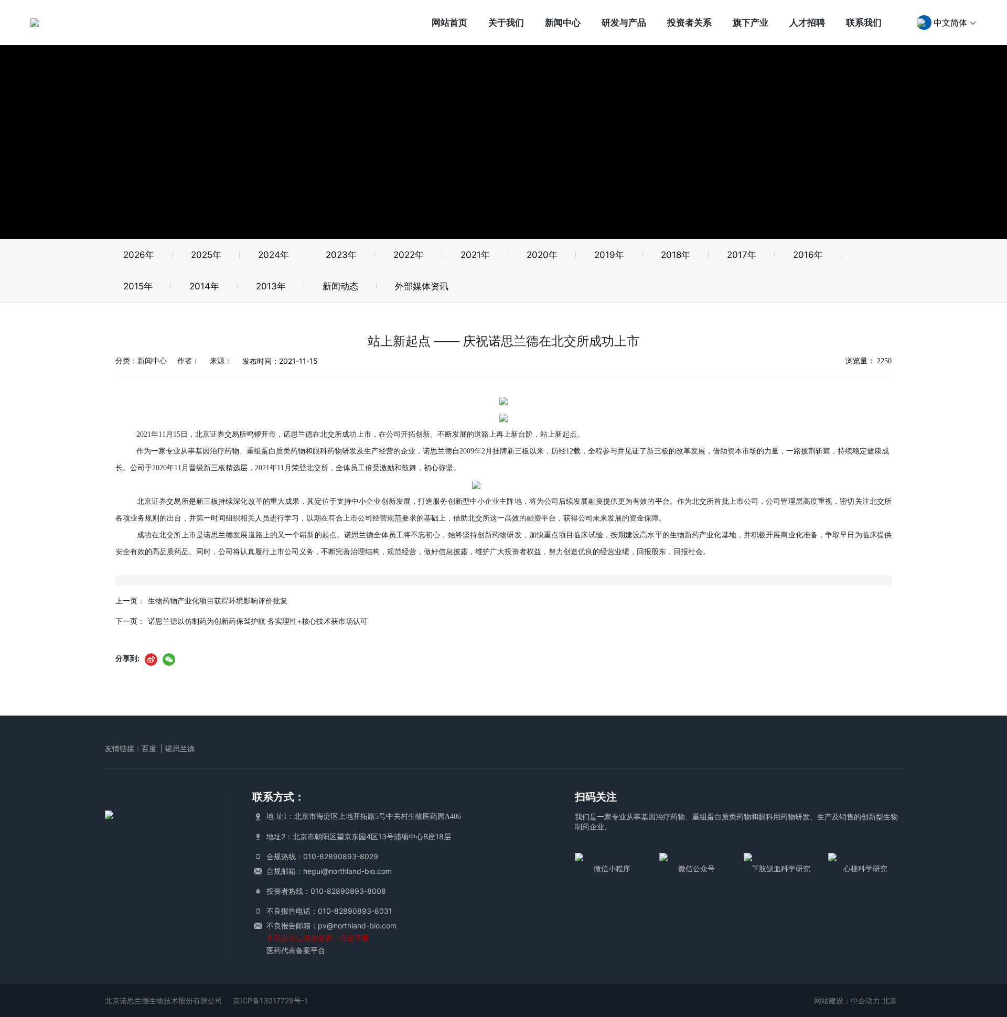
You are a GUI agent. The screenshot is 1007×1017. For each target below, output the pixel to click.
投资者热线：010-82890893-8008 (326, 890)
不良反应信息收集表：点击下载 (317, 937)
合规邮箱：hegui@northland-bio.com (329, 871)
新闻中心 (152, 360)
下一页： (130, 620)
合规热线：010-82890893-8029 (322, 856)
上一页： (130, 600)
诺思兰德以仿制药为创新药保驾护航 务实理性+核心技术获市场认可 (258, 620)
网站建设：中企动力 (847, 1000)
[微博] (151, 659)
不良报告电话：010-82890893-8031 (329, 910)
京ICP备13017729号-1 (270, 1000)
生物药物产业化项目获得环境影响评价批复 (217, 600)
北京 (889, 1000)
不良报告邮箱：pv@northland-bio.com (331, 925)
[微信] (169, 659)
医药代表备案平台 (295, 950)
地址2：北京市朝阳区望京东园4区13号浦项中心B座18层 (358, 836)
